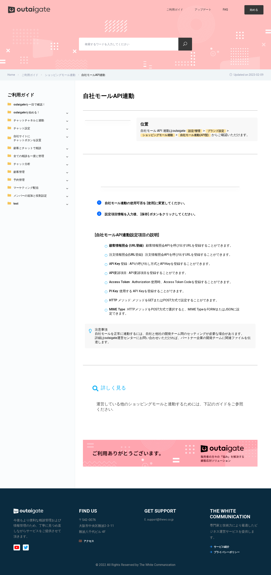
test (15, 203)
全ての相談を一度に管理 (28, 156)
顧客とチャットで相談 (27, 148)
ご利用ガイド (175, 9)
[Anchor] (115, 409)
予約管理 (19, 179)
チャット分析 (21, 164)
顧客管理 (19, 171)
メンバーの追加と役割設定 (30, 195)
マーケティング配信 (25, 187)
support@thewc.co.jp (160, 519)
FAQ (226, 9)
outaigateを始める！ (26, 112)
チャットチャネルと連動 (28, 120)
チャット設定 (21, 128)
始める (254, 9)
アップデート (203, 9)
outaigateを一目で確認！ (29, 104)
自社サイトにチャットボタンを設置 (27, 138)
